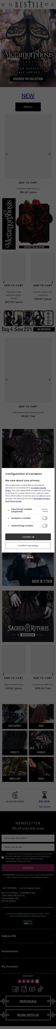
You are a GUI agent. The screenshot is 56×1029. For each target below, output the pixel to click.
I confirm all (28, 536)
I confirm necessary (28, 545)
